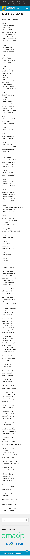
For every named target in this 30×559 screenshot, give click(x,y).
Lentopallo (14, 4)
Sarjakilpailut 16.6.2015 (12, 14)
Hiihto (18, 1)
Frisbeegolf (22, 4)
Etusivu (4, 1)
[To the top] (27, 551)
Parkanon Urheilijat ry (14, 553)
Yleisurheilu (11, 1)
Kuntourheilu (6, 4)
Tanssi (23, 1)
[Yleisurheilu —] (4, 8)
